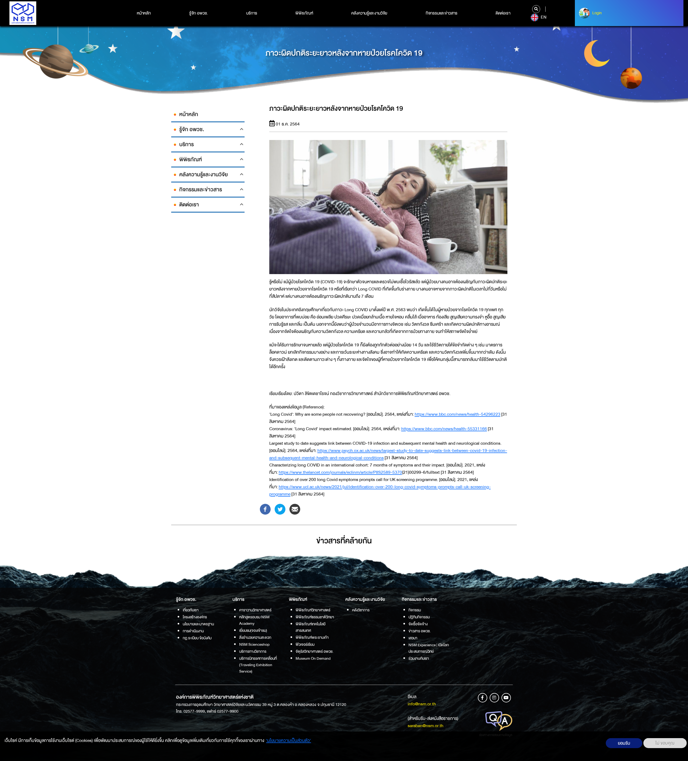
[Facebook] (265, 508)
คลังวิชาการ (361, 610)
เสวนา (412, 638)
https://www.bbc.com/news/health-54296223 (457, 414)
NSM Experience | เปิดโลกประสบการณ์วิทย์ (428, 648)
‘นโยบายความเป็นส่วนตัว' (288, 740)
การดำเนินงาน (193, 631)
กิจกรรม (414, 610)
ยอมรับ (624, 743)
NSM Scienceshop (254, 644)
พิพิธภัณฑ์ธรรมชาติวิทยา (315, 617)
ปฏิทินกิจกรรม (419, 617)
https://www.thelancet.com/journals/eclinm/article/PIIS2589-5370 (340, 472)
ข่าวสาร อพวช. (419, 631)
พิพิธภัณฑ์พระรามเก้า (312, 637)
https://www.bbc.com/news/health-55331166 (444, 428)
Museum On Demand (313, 658)
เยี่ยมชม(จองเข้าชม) (253, 630)
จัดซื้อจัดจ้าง (418, 624)
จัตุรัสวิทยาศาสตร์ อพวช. (315, 651)
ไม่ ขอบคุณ (665, 743)
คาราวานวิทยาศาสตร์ (255, 610)
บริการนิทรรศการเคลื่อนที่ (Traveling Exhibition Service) (258, 664)
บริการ (251, 13)
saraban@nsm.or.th (425, 725)
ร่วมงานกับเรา (418, 658)
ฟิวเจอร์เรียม (305, 644)
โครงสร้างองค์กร (195, 617)
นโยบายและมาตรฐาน (198, 624)
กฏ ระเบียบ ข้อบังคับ (197, 638)
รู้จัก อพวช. (198, 13)
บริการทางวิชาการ (252, 651)
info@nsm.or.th (422, 704)
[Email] (294, 508)
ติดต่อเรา (503, 13)
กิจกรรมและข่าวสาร (441, 13)
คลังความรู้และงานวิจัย (369, 13)
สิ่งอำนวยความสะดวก (255, 637)
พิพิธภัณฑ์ (304, 13)
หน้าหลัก (144, 13)
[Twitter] (280, 508)
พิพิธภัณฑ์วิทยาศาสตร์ (313, 610)
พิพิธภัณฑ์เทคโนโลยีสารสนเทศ (310, 627)
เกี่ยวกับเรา (191, 610)
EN (543, 17)
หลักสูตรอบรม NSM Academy (254, 620)
